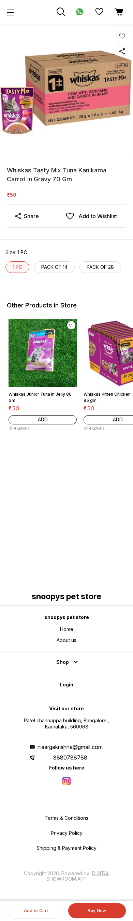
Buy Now (97, 910)
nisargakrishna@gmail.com (70, 747)
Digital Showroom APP (77, 876)
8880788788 (70, 757)
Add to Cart (36, 910)
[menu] (10, 12)
